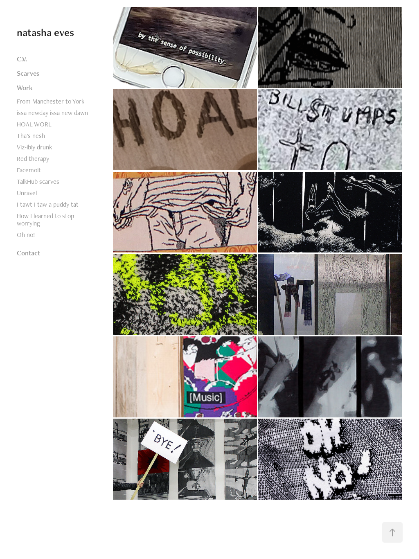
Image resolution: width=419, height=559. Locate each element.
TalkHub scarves (38, 181)
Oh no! (26, 234)
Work (25, 87)
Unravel (27, 193)
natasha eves (45, 32)
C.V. (22, 58)
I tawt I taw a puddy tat (48, 204)
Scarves (28, 73)
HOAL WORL (34, 124)
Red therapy (33, 158)
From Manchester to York (50, 101)
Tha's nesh (31, 135)
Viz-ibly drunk (34, 147)
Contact (28, 252)
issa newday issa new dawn (52, 112)
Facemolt (29, 170)
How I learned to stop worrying (45, 220)
